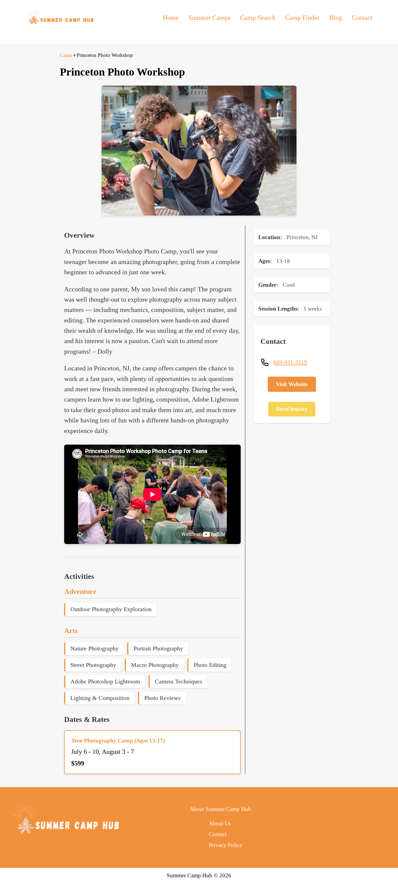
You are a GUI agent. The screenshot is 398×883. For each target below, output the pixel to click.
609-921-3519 (290, 362)
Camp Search (257, 17)
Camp (66, 55)
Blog (335, 17)
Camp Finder (302, 17)
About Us (220, 823)
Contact (362, 17)
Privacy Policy (226, 845)
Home (171, 17)
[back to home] (60, 17)
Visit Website (292, 384)
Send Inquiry (292, 409)
